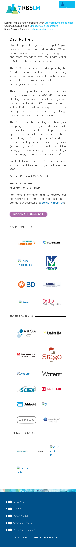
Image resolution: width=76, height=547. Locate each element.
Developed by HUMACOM (44, 537)
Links (17, 508)
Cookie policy (23, 522)
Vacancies (20, 515)
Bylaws (18, 501)
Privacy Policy (24, 529)
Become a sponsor (28, 214)
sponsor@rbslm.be (52, 202)
